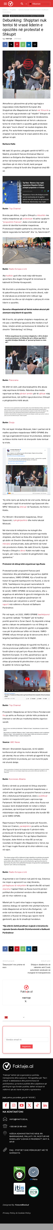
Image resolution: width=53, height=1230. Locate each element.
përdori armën (26, 393)
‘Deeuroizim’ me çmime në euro (14, 965)
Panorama (13, 380)
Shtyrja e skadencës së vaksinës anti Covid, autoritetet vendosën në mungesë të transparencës (39, 968)
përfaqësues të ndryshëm (14, 885)
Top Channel (15, 208)
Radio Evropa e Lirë (18, 269)
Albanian (36, 4)
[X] (11, 44)
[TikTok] (37, 1105)
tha (4, 715)
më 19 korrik (42, 110)
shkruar (23, 507)
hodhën (9, 275)
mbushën (41, 215)
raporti (6, 604)
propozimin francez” (12, 222)
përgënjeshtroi (20, 520)
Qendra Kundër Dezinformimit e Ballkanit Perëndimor (26, 16)
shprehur (7, 889)
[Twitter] (29, 1105)
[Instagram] (13, 1105)
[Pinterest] (17, 44)
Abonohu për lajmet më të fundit (26, 1031)
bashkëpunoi (44, 614)
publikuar (43, 796)
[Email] (34, 44)
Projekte (13, 10)
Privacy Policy (9, 1213)
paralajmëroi (25, 826)
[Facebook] (5, 44)
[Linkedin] (28, 44)
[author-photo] (26, 989)
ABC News (15, 742)
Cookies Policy (24, 1213)
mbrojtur (6, 543)
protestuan (28, 218)
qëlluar (42, 393)
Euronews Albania (17, 779)
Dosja (11, 422)
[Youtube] (21, 1105)
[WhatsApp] (22, 44)
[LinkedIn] (45, 1105)
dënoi (22, 550)
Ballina (5, 10)
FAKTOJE (9, 39)
